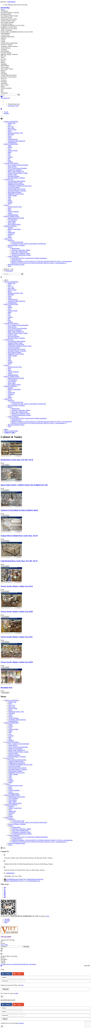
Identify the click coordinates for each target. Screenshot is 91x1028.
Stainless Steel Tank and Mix (17, 797)
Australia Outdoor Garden (16, 761)
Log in (6, 112)
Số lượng (3, 946)
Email (3, 1011)
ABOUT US (8, 817)
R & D (11, 825)
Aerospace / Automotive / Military (21, 829)
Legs (10, 734)
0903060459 (9, 271)
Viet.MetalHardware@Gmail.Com (16, 879)
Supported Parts (13, 721)
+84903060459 (11, 1)
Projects (7, 784)
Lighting (11, 735)
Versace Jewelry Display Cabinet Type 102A (17, 586)
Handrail (11, 740)
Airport (11, 792)
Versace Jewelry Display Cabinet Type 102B (17, 611)
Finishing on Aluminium (15, 748)
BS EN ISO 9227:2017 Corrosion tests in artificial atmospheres (30, 837)
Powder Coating (13, 753)
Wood (10, 814)
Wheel (10, 715)
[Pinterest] (4, 8)
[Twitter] (1, 8)
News (10, 845)
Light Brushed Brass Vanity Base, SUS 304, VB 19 (19, 561)
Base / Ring (12, 707)
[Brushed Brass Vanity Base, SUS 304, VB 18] (11, 456)
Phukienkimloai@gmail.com (35, 879)
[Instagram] (7, 8)
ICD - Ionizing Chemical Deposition (19, 743)
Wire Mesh (12, 713)
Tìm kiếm (7, 919)
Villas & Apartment (14, 790)
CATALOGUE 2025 (18, 821)
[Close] (1, 966)
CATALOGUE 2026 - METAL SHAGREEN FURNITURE (29, 822)
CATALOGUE (9, 758)
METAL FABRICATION (12, 795)
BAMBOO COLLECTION (17, 772)
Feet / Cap (11, 705)
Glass (10, 809)
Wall (10, 732)
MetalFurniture (16, 827)
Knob (10, 703)
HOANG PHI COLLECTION (17, 768)
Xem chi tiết (4, 945)
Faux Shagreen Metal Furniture (17, 760)
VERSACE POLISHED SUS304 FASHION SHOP (19, 510)
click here (21, 1023)
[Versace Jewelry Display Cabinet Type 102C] (11, 633)
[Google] (5, 8)
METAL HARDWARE (12, 700)
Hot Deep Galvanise (14, 755)
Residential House (14, 793)
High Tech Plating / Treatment (17, 756)
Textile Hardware (13, 718)
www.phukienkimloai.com (32, 881)
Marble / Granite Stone (15, 808)
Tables (10, 724)
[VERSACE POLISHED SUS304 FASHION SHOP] (11, 507)
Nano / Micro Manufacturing (20, 830)
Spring (10, 716)
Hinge (10, 710)
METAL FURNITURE (11, 723)
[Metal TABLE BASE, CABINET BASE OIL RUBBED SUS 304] (11, 481)
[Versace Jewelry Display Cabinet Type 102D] (11, 658)
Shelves (11, 726)
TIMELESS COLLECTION (17, 763)
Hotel (10, 787)
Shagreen (11, 806)
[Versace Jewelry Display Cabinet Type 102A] (11, 583)
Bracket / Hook (13, 708)
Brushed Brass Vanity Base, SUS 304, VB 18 (17, 460)
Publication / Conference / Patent (21, 832)
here (22, 985)
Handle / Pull (12, 702)
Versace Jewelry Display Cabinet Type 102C (17, 637)
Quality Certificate (14, 835)
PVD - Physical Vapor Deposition (18, 747)
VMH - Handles (13, 774)
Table (10, 776)
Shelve (11, 779)
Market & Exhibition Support (17, 843)
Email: (4, 977)
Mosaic (11, 816)
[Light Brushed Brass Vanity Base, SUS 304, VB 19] (11, 557)
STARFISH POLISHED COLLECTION (20, 764)
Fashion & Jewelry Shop (16, 785)
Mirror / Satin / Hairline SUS (17, 750)
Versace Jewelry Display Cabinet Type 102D (17, 662)
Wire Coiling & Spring (15, 803)
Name (4, 1008)
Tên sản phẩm (6, 937)
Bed (10, 737)
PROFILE (12, 819)
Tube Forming (13, 800)
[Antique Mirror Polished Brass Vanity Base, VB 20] (11, 532)
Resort (10, 788)
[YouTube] (9, 8)
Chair (10, 727)
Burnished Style (6, 687)
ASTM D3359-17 (17, 838)
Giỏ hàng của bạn (9, 964)
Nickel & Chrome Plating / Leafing (18, 752)
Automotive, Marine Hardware (17, 719)
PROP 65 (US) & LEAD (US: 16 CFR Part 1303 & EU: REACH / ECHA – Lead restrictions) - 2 (39, 841)
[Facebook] (2, 8)
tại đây (16, 993)
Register (6, 113)
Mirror (10, 731)
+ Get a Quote (5, 465)
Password (5, 1015)
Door (10, 739)
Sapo (47, 916)
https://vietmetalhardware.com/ (15, 881)
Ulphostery (12, 813)
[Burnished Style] (11, 684)
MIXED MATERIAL (11, 805)
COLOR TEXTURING (12, 742)
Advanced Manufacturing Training (22, 833)
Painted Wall (12, 811)
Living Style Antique (14, 766)
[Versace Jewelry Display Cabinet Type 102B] (11, 608)
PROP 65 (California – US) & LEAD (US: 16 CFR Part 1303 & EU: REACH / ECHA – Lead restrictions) (42, 840)
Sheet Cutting (12, 801)
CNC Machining (13, 798)
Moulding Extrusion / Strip (16, 711)
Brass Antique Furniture (15, 771)
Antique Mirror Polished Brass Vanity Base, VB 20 (19, 536)
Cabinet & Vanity (13, 729)
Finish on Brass (13, 745)
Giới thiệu (7, 921)
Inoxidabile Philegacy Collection (18, 769)
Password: (5, 981)
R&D (5, 922)
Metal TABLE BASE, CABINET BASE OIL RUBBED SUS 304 (24, 485)
